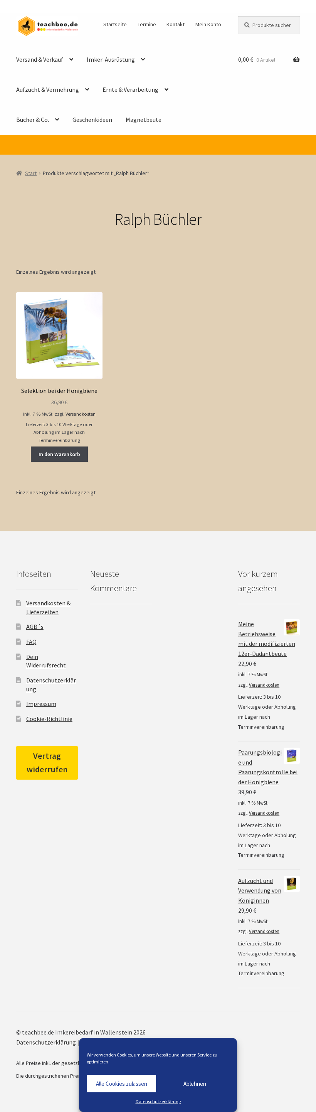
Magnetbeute (143, 119)
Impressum (41, 704)
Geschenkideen (92, 119)
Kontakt (175, 24)
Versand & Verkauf (39, 59)
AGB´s (35, 626)
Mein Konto (208, 24)
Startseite (115, 24)
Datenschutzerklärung (158, 1101)
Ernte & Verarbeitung (130, 89)
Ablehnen (194, 1083)
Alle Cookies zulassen (121, 1083)
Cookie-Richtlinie (49, 719)
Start (31, 173)
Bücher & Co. (32, 119)
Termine (147, 24)
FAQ (31, 641)
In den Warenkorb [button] (59, 454)
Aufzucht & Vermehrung (47, 89)
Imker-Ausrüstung (111, 59)
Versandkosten (81, 414)
